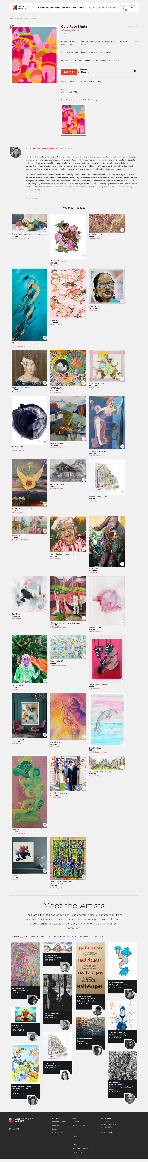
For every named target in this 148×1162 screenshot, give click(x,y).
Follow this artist (67, 148)
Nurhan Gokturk (95, 776)
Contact (76, 1144)
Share (83, 72)
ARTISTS (19, 19)
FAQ (74, 1141)
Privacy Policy (78, 1152)
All (21, 937)
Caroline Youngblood (58, 665)
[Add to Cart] (45, 229)
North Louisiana (74, 937)
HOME (12, 19)
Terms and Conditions (81, 1148)
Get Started (107, 1132)
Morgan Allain (55, 265)
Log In (133, 7)
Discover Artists (104, 7)
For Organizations (45, 7)
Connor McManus (95, 239)
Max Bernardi (94, 388)
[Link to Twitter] (17, 1129)
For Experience (79, 7)
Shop (115, 7)
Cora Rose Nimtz (74, 26)
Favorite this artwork (129, 71)
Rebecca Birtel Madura (20, 238)
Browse (131, 27)
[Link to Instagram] (14, 1129)
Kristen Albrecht (18, 451)
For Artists (67, 7)
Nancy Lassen (55, 447)
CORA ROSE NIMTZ (30, 19)
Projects (93, 7)
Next (137, 26)
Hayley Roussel (56, 888)
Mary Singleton (56, 324)
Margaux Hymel (95, 455)
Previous (125, 26)
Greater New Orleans (34, 937)
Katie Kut (15, 689)
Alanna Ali (15, 880)
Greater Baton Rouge (55, 937)
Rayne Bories (16, 392)
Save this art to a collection (135, 71)
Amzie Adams (17, 513)
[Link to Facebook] (10, 1129)
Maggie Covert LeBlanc (98, 752)
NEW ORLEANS (33, 198)
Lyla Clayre (93, 501)
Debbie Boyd (16, 744)
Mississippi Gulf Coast (93, 937)
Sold (66, 72)
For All (58, 7)
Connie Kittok (55, 797)
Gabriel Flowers (56, 558)
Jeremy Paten (94, 310)
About (75, 1137)
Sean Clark (93, 573)
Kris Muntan (16, 618)
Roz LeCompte (56, 392)
